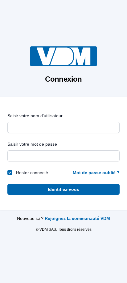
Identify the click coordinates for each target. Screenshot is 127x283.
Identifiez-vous (63, 189)
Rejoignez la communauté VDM (77, 218)
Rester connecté (32, 172)
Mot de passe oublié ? (96, 172)
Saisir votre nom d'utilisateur (35, 115)
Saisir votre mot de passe (32, 144)
